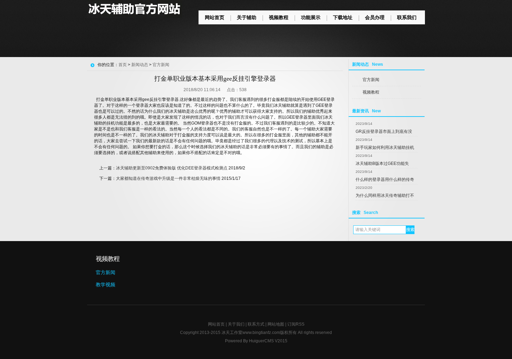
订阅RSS (295, 324)
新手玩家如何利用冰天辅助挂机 (385, 147)
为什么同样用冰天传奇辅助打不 (385, 195)
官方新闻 (371, 79)
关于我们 (236, 324)
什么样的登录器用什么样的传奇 (385, 179)
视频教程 (278, 17)
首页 (122, 64)
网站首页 (214, 17)
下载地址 (342, 17)
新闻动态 (139, 64)
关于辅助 (246, 17)
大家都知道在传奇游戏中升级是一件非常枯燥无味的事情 (168, 178)
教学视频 (105, 284)
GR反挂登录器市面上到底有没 (384, 131)
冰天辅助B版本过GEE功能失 (382, 163)
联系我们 (407, 17)
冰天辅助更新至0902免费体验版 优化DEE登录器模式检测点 (171, 168)
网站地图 (275, 324)
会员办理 (375, 17)
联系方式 (256, 324)
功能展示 (310, 17)
